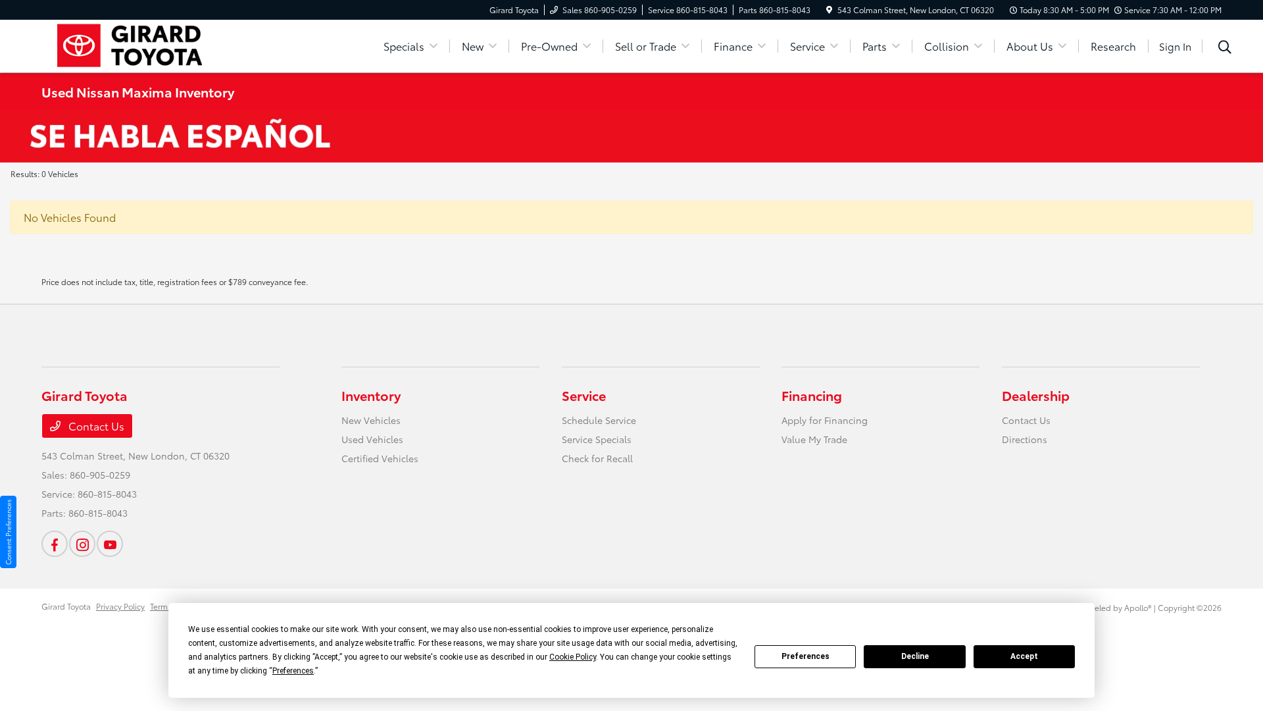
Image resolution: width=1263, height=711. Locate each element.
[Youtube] (110, 544)
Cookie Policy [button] (572, 657)
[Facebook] (54, 544)
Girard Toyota (66, 606)
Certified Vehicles (379, 458)
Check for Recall (597, 458)
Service (584, 395)
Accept (1024, 656)
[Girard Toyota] (154, 43)
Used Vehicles (372, 439)
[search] (1224, 48)
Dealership (1036, 395)
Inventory (371, 395)
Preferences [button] (293, 670)
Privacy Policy (120, 606)
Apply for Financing (824, 420)
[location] (829, 9)
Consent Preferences (8, 532)
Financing (811, 395)
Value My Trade (814, 439)
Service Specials (597, 439)
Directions (1024, 439)
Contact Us (95, 425)
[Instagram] (82, 544)
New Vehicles (371, 420)
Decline (915, 656)
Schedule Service (599, 420)
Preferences (805, 656)
